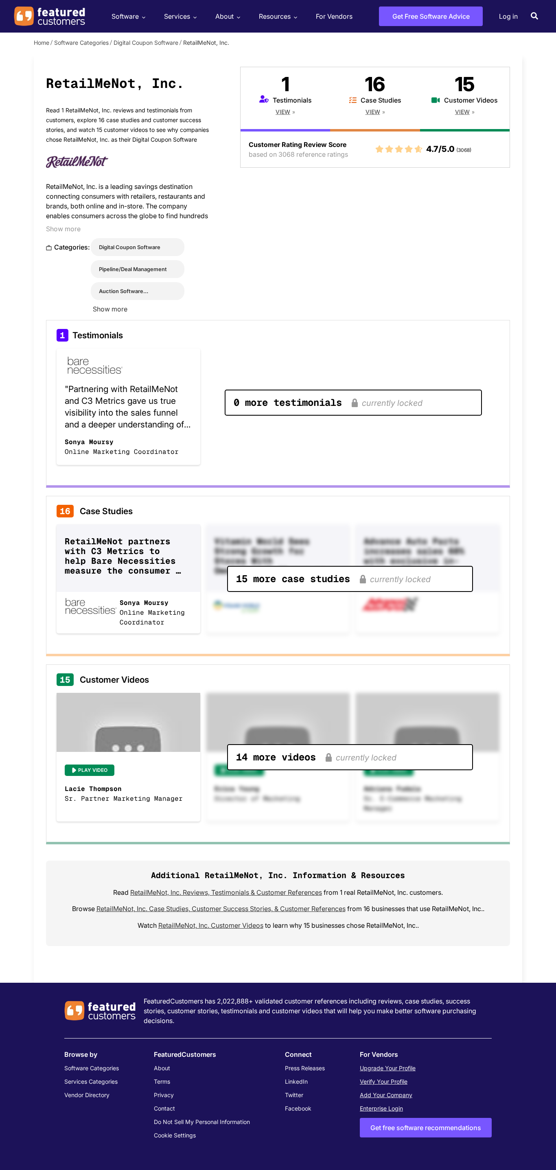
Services (177, 16)
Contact (164, 1108)
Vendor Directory (86, 1094)
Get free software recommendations (425, 1128)
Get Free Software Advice (431, 16)
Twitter (294, 1094)
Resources (275, 16)
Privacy (164, 1094)
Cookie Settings (175, 1135)
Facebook (298, 1108)
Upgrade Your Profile (388, 1068)
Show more (63, 229)
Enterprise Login (381, 1108)
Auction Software (121, 291)
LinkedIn (296, 1081)
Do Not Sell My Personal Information (202, 1121)
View (283, 111)
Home (41, 42)
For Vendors (334, 16)
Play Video (92, 770)
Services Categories (91, 1081)
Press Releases (305, 1068)
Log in (508, 16)
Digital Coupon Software (146, 42)
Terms (162, 1081)
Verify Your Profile (383, 1081)
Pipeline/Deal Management (133, 269)
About (224, 16)
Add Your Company (386, 1094)
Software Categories (81, 42)
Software (125, 16)
